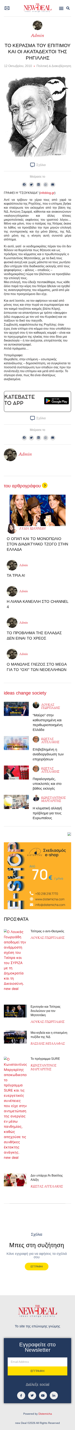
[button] (61, 8)
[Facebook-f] (21, 1396)
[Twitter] (32, 1396)
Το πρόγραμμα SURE (46, 1058)
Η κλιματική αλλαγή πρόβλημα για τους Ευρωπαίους (47, 813)
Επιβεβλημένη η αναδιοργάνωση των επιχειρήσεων (48, 754)
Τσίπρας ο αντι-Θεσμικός (47, 931)
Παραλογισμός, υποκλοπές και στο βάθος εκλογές (47, 783)
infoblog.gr (47, 192)
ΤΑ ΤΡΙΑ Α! (16, 575)
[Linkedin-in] (54, 1396)
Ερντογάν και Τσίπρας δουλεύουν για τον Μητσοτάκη (46, 1011)
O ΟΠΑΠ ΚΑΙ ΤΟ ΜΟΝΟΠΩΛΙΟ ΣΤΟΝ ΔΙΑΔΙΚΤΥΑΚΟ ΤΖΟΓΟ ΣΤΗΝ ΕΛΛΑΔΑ (37, 544)
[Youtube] (43, 1396)
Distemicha (45, 1413)
